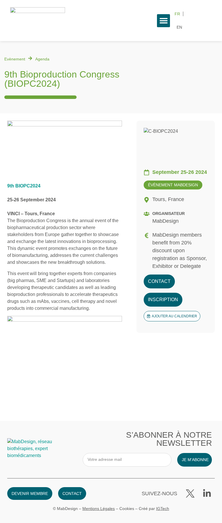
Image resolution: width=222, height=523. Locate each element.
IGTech (162, 508)
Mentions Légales (98, 508)
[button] (163, 20)
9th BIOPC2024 (23, 185)
